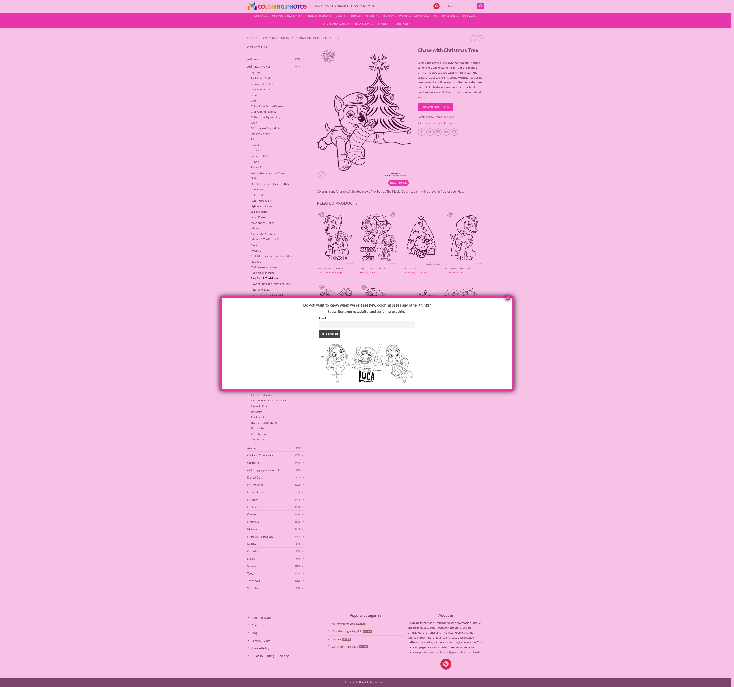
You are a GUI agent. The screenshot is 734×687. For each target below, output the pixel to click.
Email (322, 318)
